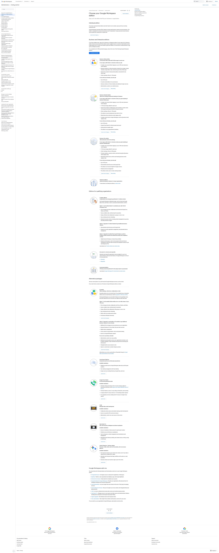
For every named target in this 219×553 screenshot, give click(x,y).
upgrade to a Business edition (122, 294)
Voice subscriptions (95, 498)
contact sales (117, 183)
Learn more (103, 373)
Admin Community (155, 540)
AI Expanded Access (95, 474)
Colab (92, 491)
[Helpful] (127, 10)
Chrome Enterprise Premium (96, 487)
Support (32, 1)
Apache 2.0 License (96, 518)
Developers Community (156, 542)
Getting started (15, 5)
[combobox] (199, 1)
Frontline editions (109, 246)
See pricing (113, 88)
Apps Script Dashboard (88, 542)
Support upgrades (94, 496)
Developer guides (20, 542)
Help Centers (19, 540)
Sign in (216, 1)
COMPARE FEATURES (94, 53)
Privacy (21, 550)
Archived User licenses (95, 478)
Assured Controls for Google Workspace (99, 480)
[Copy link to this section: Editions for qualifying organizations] (112, 191)
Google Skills (19, 545)
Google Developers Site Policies (111, 518)
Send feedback (126, 13)
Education (103, 259)
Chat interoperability (95, 484)
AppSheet (93, 476)
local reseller (111, 353)
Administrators (5, 5)
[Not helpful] (129, 10)
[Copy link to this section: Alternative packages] (103, 278)
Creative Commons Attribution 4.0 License (117, 517)
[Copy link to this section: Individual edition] (101, 23)
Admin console (205, 4)
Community (26, 1)
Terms (18, 550)
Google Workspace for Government (112, 271)
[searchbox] (7, 9)
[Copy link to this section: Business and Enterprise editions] (110, 39)
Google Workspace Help (93, 10)
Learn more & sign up (94, 34)
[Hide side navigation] (14, 551)
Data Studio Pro (94, 493)
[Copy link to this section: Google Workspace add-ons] (108, 468)
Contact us (214, 4)
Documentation (19, 1)
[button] (7, 16)
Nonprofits (103, 261)
